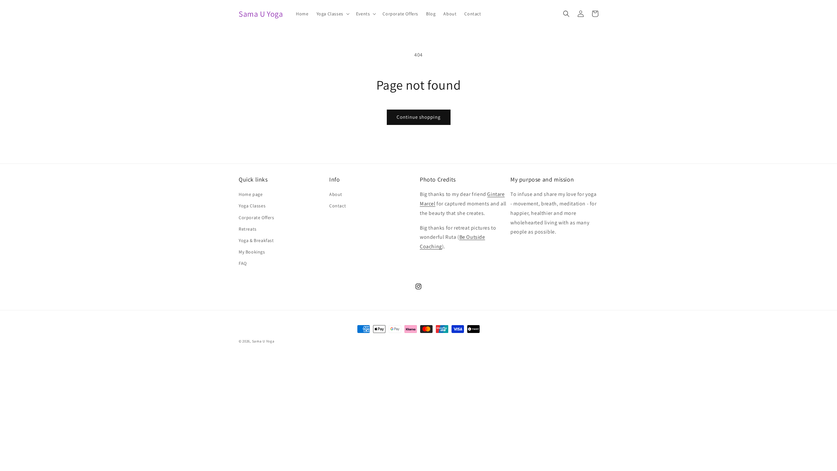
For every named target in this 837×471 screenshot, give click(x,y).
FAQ (243, 263)
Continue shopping (419, 117)
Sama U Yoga (263, 341)
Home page (251, 194)
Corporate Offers (256, 217)
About (335, 194)
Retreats (248, 229)
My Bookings (252, 252)
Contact (337, 206)
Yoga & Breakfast (256, 240)
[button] (332, 14)
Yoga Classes (252, 206)
